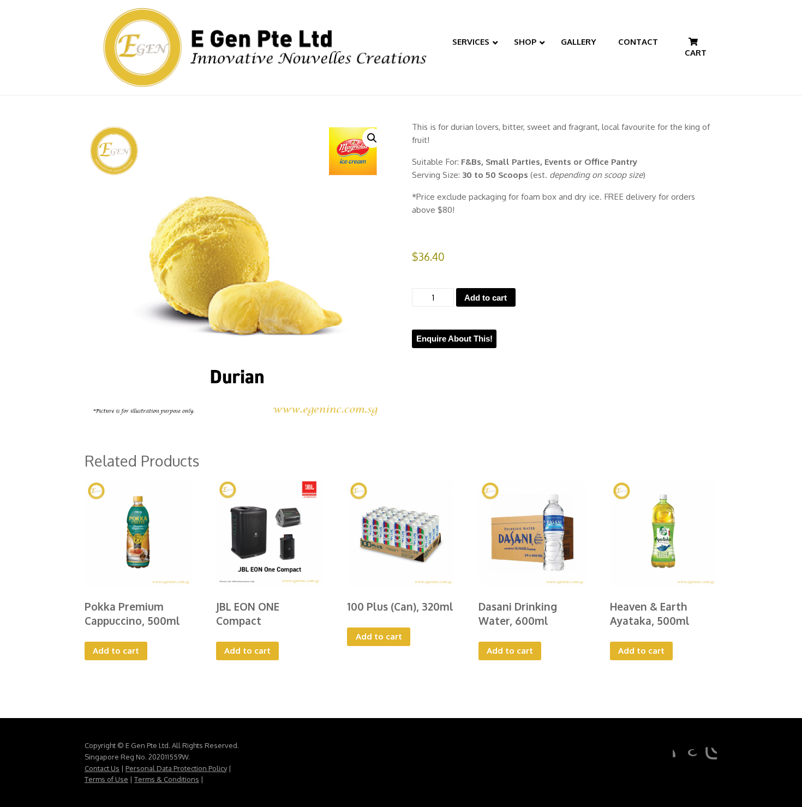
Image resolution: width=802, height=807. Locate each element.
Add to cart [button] (116, 650)
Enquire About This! (454, 338)
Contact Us (102, 768)
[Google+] (688, 755)
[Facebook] (666, 755)
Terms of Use (106, 779)
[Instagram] (708, 755)
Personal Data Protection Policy (176, 768)
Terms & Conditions (166, 779)
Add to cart (485, 297)
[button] (372, 138)
